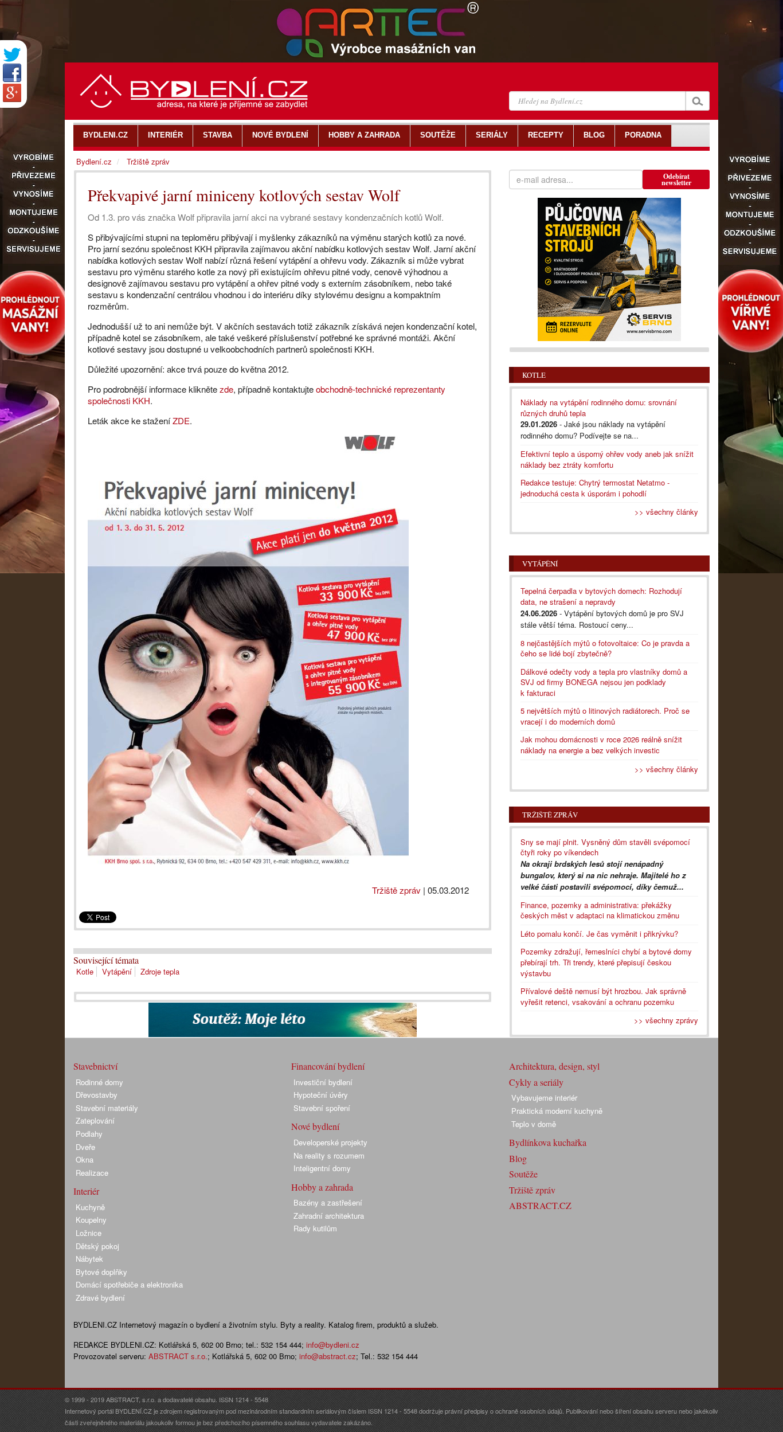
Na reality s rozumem (329, 1155)
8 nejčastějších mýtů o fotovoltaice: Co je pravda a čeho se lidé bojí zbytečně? (605, 648)
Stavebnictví (95, 1066)
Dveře (85, 1146)
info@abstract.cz (327, 1356)
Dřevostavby (97, 1094)
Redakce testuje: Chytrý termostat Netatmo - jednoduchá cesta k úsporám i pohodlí (595, 488)
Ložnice (88, 1232)
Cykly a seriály (536, 1082)
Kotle (84, 971)
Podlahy (89, 1133)
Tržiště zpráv (396, 890)
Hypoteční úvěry (320, 1094)
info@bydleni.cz (332, 1344)
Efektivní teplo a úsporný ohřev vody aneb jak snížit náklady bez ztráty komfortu (607, 459)
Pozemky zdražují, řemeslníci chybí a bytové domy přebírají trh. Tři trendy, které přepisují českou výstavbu (606, 962)
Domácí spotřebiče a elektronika (129, 1284)
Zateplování (95, 1120)
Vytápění (117, 971)
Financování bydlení (328, 1066)
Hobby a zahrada (322, 1187)
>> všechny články (666, 511)
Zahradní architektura (328, 1215)
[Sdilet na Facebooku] (12, 73)
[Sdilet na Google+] (12, 93)
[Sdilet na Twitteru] (12, 55)
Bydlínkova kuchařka (547, 1142)
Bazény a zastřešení (327, 1202)
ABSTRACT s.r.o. (178, 1356)
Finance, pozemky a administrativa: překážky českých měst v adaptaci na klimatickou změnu (599, 910)
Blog (518, 1158)
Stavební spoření (321, 1107)
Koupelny (91, 1219)
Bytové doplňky (101, 1271)
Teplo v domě (533, 1123)
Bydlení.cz (94, 161)
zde (226, 389)
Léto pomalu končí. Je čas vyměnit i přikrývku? (599, 933)
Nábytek (89, 1258)
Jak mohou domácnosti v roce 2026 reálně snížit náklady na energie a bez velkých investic (601, 745)
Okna (84, 1159)
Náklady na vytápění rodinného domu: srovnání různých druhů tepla (598, 407)
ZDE (181, 420)
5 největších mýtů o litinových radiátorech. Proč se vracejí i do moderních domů (605, 716)
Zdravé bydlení (100, 1297)
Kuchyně (90, 1207)
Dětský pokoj (97, 1246)
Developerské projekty (330, 1142)
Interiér (86, 1191)
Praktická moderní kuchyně (556, 1110)
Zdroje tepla (159, 971)
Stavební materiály (107, 1107)
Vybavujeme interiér (544, 1097)
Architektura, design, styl (554, 1066)
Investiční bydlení (323, 1082)
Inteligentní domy (322, 1168)
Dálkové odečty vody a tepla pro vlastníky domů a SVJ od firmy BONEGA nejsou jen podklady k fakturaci (603, 682)
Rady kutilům (315, 1228)
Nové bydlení (315, 1126)
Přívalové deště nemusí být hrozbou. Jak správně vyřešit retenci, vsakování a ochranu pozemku (603, 996)
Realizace (92, 1172)
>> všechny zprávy (666, 1020)
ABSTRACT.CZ (540, 1205)
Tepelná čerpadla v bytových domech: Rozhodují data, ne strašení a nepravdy (601, 596)
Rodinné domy (99, 1082)
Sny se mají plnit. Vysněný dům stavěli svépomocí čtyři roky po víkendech (605, 847)
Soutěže (523, 1174)
